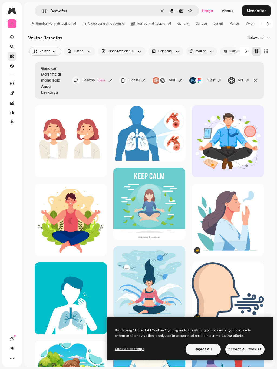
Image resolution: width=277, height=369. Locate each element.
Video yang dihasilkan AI (106, 23)
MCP (172, 80)
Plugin (210, 80)
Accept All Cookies (245, 349)
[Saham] (12, 56)
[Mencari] (12, 46)
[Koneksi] (12, 338)
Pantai (235, 23)
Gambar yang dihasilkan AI (56, 23)
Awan (250, 23)
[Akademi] (12, 348)
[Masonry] (256, 51)
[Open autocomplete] (42, 11)
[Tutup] (255, 80)
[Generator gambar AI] (12, 103)
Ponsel (134, 80)
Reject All (203, 349)
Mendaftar (256, 10)
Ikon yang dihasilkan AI (154, 23)
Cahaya (201, 23)
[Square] (266, 51)
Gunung (183, 23)
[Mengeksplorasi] (12, 66)
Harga (207, 10)
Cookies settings (129, 349)
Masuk (227, 10)
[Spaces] (12, 93)
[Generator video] (12, 112)
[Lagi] (12, 358)
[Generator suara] (12, 122)
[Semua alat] (12, 83)
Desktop (93, 80)
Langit (218, 23)
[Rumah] (12, 36)
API (240, 80)
